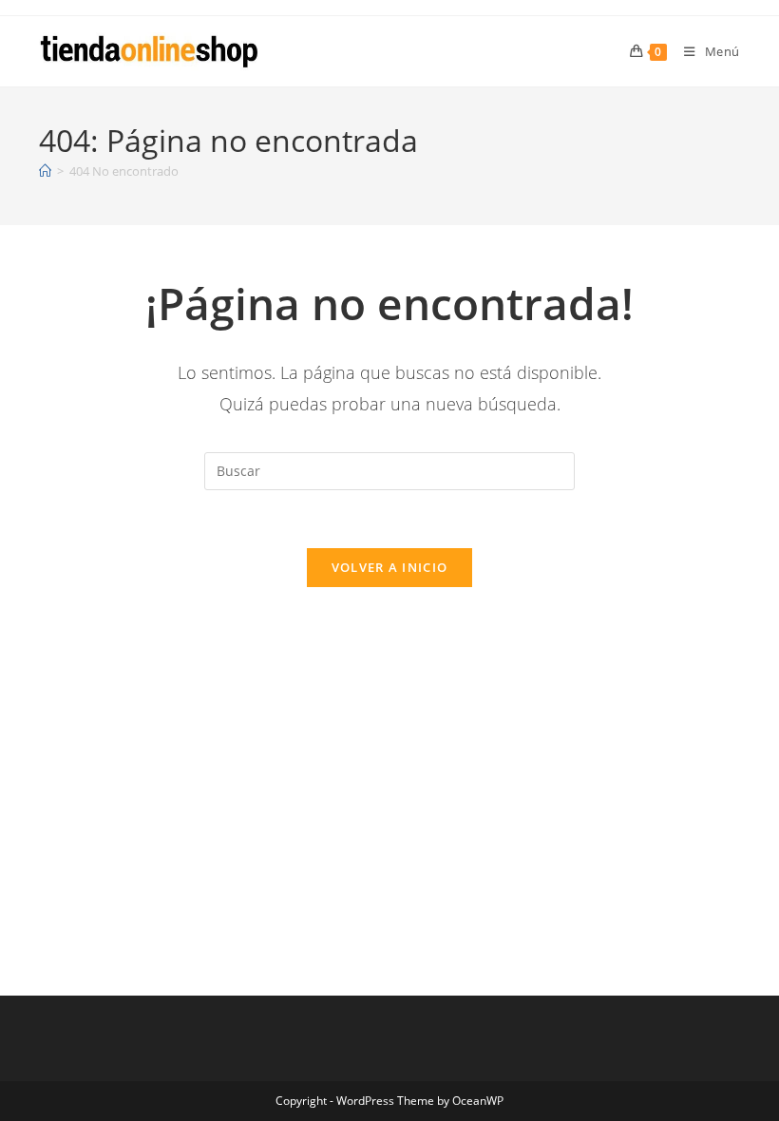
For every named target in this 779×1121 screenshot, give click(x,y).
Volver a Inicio (390, 567)
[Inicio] (45, 171)
